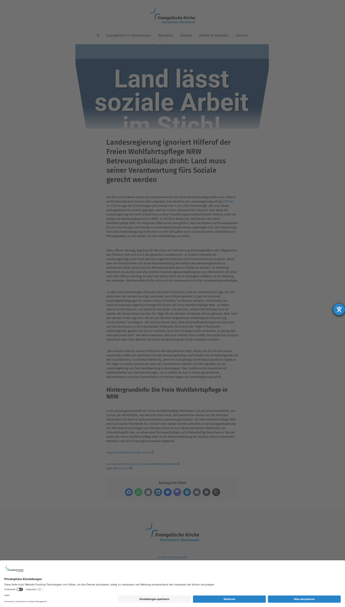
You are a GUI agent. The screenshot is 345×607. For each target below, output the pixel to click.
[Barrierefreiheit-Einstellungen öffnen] (339, 309)
